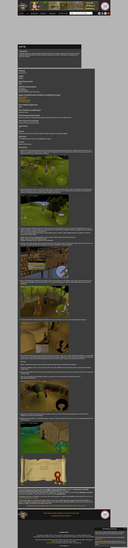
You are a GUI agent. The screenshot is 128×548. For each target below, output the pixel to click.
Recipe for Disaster (25, 100)
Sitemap (53, 515)
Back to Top (81, 505)
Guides (55, 513)
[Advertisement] (64, 30)
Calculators (52, 13)
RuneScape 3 (34, 13)
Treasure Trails (63, 13)
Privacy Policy (60, 515)
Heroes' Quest (23, 97)
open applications (102, 543)
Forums (21, 13)
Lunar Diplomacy (24, 101)
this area (99, 539)
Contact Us (68, 515)
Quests (50, 513)
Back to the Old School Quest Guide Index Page (61, 505)
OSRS (27, 13)
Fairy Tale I (22, 98)
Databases (43, 13)
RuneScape (50, 542)
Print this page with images (36, 505)
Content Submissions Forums (28, 498)
